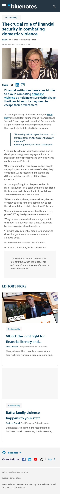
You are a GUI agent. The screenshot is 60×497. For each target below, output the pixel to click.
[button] (4, 6)
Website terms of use (11, 477)
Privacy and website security (15, 472)
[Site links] (20, 452)
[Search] (54, 6)
